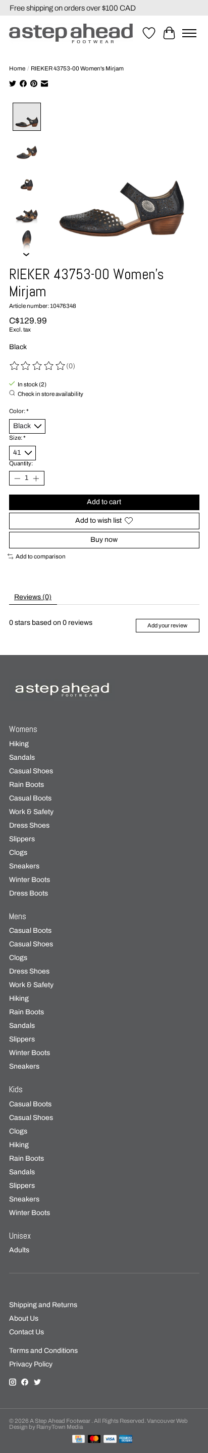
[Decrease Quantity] (17, 477)
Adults (19, 1250)
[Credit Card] (78, 1439)
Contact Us (26, 1332)
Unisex (20, 1236)
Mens (17, 916)
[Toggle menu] (189, 33)
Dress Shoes (29, 825)
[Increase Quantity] (35, 477)
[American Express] (125, 1439)
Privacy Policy (31, 1364)
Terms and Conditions (43, 1350)
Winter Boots (29, 879)
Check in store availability (50, 394)
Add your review (167, 625)
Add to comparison (41, 556)
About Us (23, 1318)
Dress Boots (28, 893)
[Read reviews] (38, 366)
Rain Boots (26, 784)
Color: (19, 411)
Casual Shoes (31, 771)
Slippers (22, 839)
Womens (23, 729)
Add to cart (104, 502)
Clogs (18, 852)
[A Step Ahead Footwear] (71, 33)
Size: (17, 438)
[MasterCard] (94, 1439)
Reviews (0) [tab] (32, 597)
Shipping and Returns (43, 1305)
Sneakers (24, 866)
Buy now (104, 539)
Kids (16, 1089)
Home (17, 68)
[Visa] (110, 1439)
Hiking (19, 744)
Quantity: (21, 463)
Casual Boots (30, 798)
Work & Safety (31, 812)
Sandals (22, 757)
